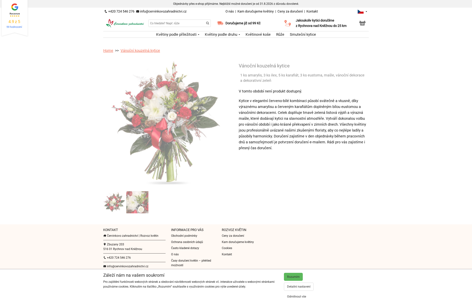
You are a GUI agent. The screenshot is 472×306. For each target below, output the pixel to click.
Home (108, 50)
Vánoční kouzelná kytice (140, 50)
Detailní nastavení (298, 286)
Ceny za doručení (290, 11)
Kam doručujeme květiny (255, 11)
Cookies (227, 248)
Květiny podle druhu (221, 34)
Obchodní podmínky (184, 235)
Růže (280, 34)
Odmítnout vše (296, 296)
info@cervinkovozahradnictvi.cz (163, 11)
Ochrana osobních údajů (187, 242)
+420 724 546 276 (120, 11)
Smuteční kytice (303, 34)
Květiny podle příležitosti (176, 34)
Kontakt (312, 11)
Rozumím (293, 277)
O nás (230, 11)
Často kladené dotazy (185, 248)
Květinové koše (258, 34)
